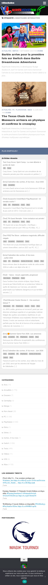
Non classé (7, 278)
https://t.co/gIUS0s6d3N (27, 495)
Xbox (30, 110)
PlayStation (21, 110)
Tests (9, 168)
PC (13, 110)
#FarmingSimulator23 (15, 493)
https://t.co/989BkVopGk (27, 506)
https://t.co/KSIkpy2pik (26, 482)
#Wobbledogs (40, 504)
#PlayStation (7, 506)
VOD (5, 459)
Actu (5, 185)
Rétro (6, 427)
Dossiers (7, 395)
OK (25, 581)
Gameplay (7, 401)
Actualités (6, 51)
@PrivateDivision (38, 480)
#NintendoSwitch (29, 493)
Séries (6, 433)
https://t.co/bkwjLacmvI (22, 480)
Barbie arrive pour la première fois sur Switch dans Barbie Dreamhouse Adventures (23, 58)
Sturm (40, 51)
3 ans (5, 485)
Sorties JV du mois (26, 261)
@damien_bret (8, 480)
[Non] (45, 576)
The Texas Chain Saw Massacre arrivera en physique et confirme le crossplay (23, 120)
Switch (15, 51)
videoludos (8, 3)
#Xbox (14, 506)
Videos (6, 454)
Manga (6, 406)
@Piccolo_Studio (9, 482)
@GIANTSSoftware (10, 495)
